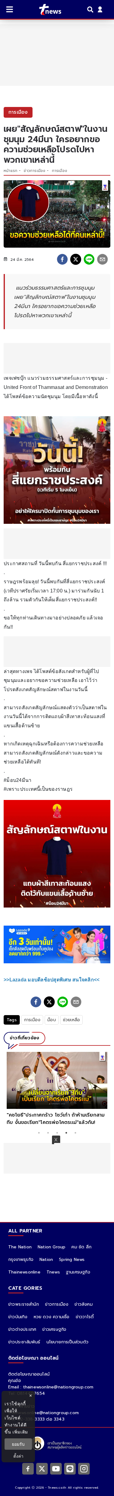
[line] (89, 259)
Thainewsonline (24, 1272)
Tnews (53, 1272)
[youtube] (56, 1468)
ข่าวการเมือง (34, 170)
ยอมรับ (18, 1444)
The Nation (20, 1247)
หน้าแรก (10, 170)
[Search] (91, 9)
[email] (102, 259)
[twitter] (75, 259)
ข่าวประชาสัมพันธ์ (24, 1342)
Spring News (72, 1259)
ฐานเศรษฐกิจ (78, 1272)
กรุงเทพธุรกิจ (20, 1259)
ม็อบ (51, 1020)
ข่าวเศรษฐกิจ (54, 1329)
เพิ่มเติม (20, 1432)
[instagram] (84, 1468)
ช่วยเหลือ (71, 1020)
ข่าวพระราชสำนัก (23, 1304)
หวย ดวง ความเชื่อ (52, 1317)
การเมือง (59, 170)
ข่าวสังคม (83, 1304)
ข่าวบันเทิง (18, 1317)
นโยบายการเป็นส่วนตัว (67, 1342)
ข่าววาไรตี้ (85, 1317)
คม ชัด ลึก (81, 1247)
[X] (42, 1468)
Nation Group (51, 1247)
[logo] (46, 9)
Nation (46, 1259)
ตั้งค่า (18, 1456)
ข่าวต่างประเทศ (22, 1329)
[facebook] (62, 259)
